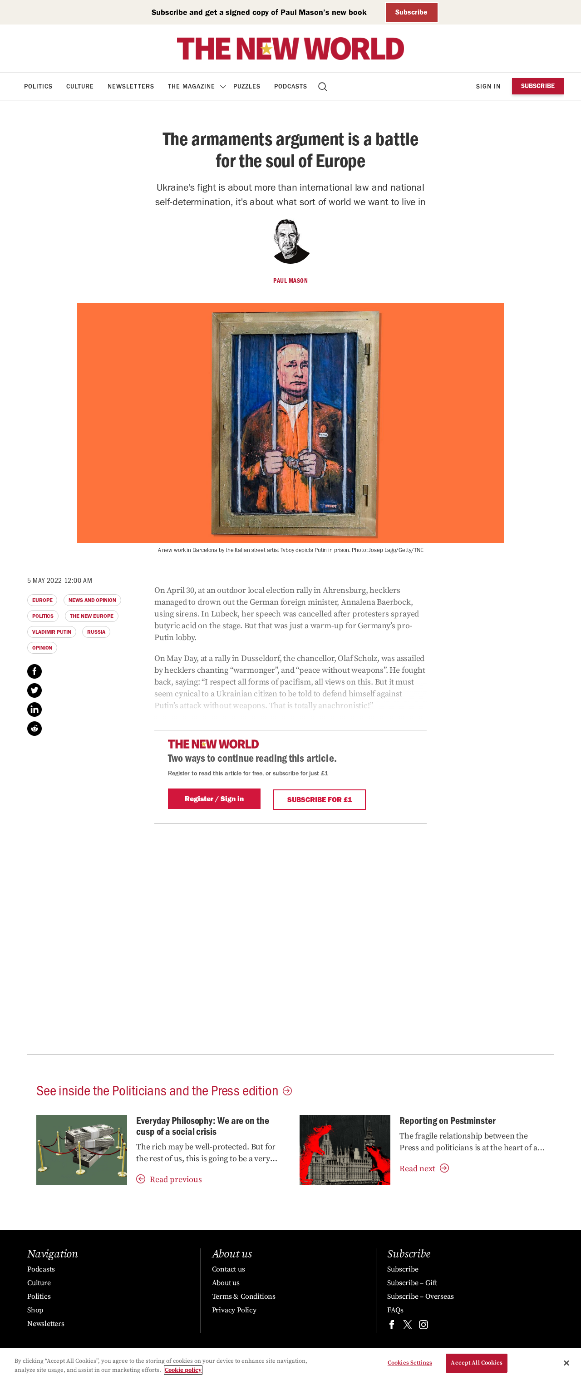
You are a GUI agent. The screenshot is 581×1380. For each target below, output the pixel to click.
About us (226, 1282)
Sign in (488, 86)
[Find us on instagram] (423, 1326)
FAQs (395, 1310)
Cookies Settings (410, 1362)
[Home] (290, 48)
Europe (42, 600)
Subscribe (411, 12)
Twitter (34, 690)
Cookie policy (183, 1370)
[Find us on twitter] (407, 1326)
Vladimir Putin (51, 632)
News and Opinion (92, 600)
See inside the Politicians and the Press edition (157, 1089)
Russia (96, 632)
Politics (38, 86)
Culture (80, 86)
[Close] (566, 1363)
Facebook (34, 671)
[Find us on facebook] (391, 1326)
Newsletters (131, 86)
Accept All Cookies (476, 1362)
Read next (417, 1168)
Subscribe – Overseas (420, 1296)
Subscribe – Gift (412, 1282)
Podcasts (290, 86)
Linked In (34, 709)
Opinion (42, 648)
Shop (35, 1310)
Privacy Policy (234, 1310)
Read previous (176, 1179)
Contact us (228, 1269)
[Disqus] (290, 937)
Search (323, 86)
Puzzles (247, 86)
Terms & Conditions (244, 1296)
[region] (290, 1364)
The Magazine (191, 86)
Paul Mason (290, 280)
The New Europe (91, 616)
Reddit (34, 728)
